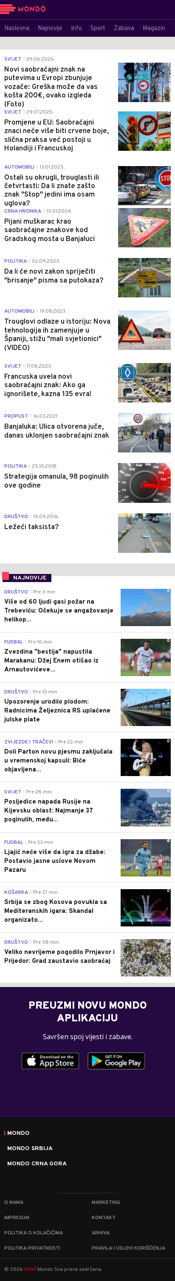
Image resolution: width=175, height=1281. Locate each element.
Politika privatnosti (32, 1248)
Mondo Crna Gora (37, 1164)
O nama (13, 1202)
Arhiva (101, 1233)
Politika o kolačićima (33, 1233)
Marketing (106, 1202)
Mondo (18, 1133)
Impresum (16, 1217)
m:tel (30, 1269)
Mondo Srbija (30, 1148)
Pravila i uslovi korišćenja (128, 1248)
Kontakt (104, 1217)
